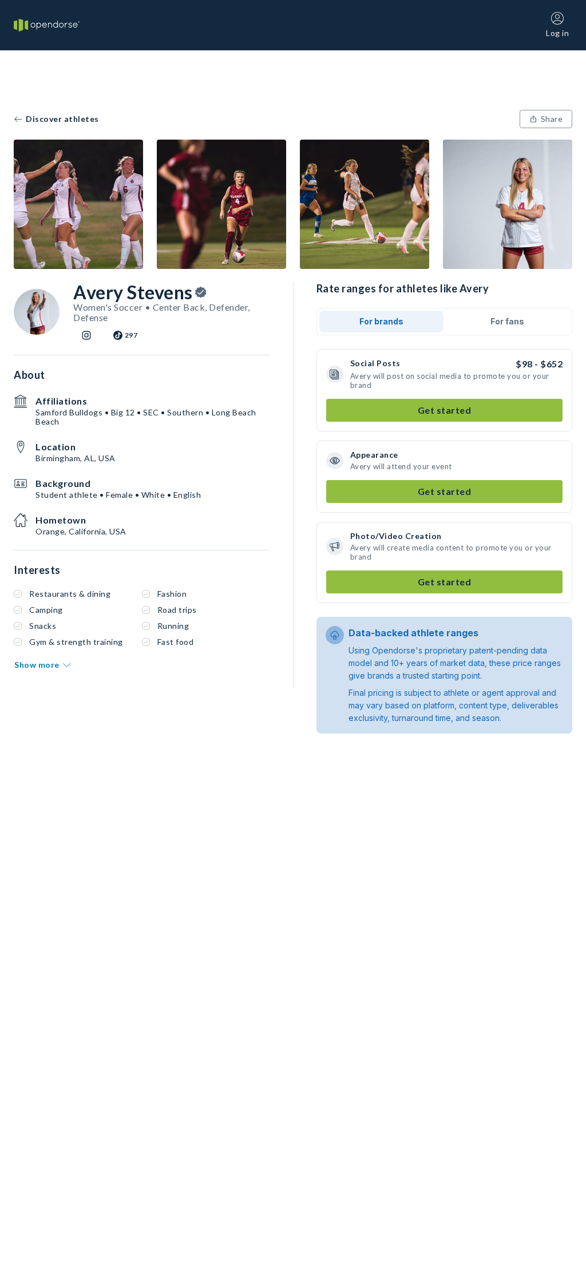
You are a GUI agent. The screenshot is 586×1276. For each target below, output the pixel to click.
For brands (381, 321)
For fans (507, 321)
